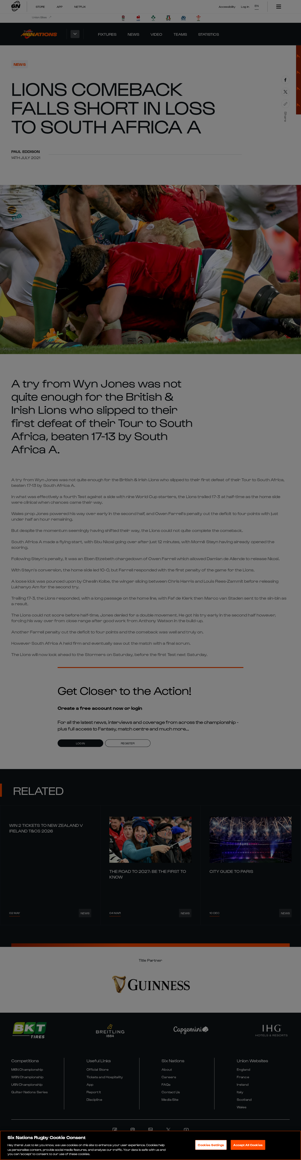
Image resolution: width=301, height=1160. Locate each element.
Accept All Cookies (247, 1145)
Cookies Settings (211, 1145)
